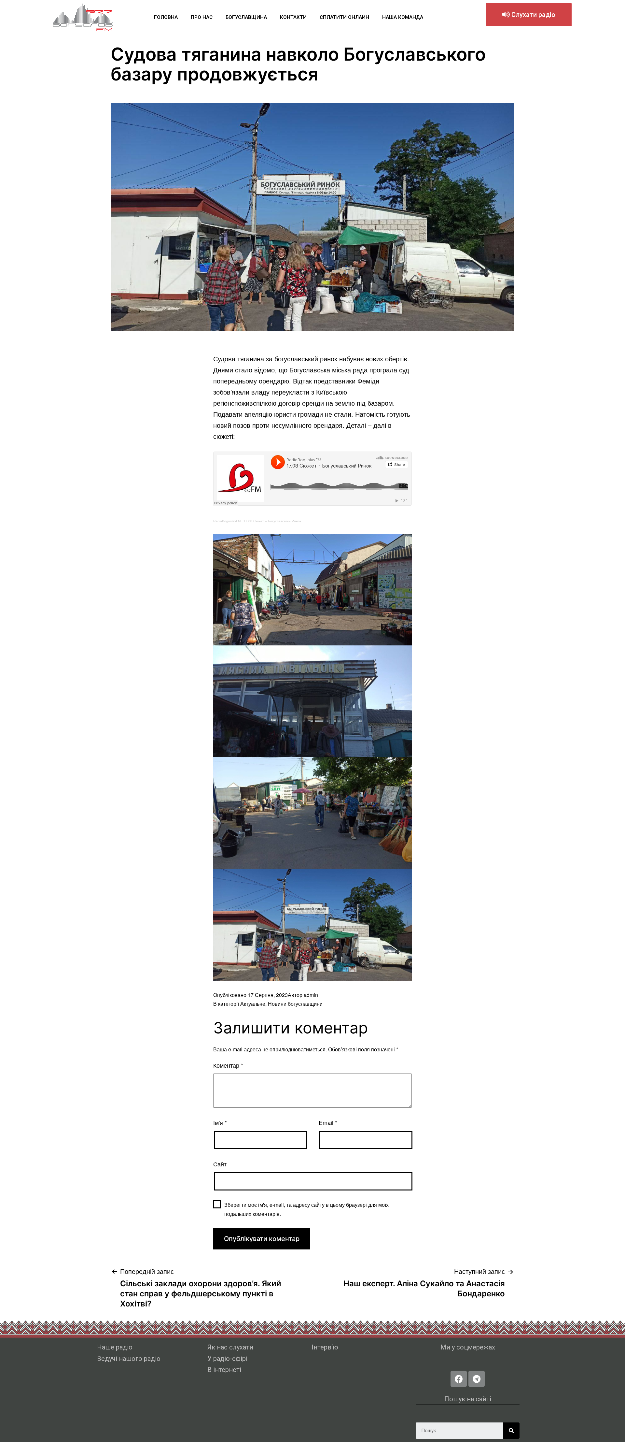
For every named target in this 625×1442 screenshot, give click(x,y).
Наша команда (402, 17)
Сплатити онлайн (344, 17)
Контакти (293, 17)
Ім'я (220, 1122)
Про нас (202, 17)
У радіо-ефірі (227, 1359)
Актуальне (252, 1003)
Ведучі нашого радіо (128, 1359)
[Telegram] (476, 1379)
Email (328, 1122)
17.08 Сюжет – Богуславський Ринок (272, 521)
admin (311, 995)
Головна (166, 17)
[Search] (511, 1430)
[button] (529, 14)
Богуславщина (246, 17)
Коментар (228, 1065)
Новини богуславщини (295, 1003)
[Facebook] (459, 1379)
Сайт (220, 1164)
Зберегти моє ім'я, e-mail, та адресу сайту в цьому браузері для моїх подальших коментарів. (306, 1209)
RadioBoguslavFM (227, 521)
